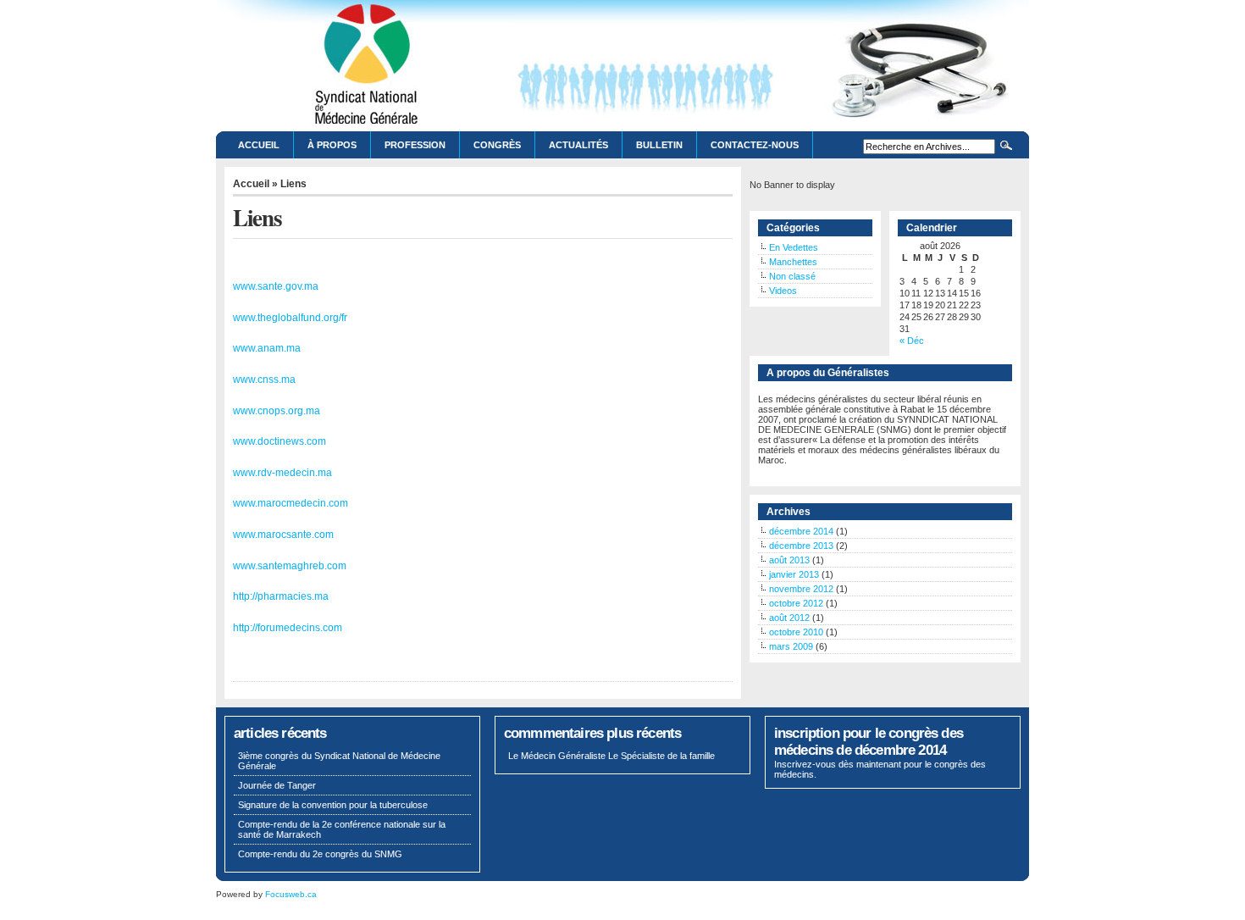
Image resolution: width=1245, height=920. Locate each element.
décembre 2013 (801, 545)
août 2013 (789, 560)
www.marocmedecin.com (290, 503)
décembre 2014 (801, 531)
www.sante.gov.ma (275, 286)
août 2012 (789, 617)
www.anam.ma (267, 348)
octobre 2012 (796, 603)
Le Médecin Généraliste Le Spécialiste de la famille (611, 756)
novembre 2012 (801, 589)
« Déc (911, 340)
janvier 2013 (794, 574)
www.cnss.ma (264, 379)
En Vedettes (793, 247)
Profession (415, 145)
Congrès (497, 145)
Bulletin (659, 145)
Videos (783, 290)
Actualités (578, 145)
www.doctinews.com (279, 441)
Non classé (792, 276)
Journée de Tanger (277, 785)
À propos (332, 145)
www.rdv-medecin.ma (282, 473)
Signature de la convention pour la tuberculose (333, 805)
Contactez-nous (755, 145)
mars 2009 (791, 646)
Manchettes (793, 262)
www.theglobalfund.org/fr (290, 318)
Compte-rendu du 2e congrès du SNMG (320, 854)
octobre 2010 (796, 632)
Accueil (258, 145)
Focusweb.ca (291, 894)
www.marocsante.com (283, 534)
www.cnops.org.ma (276, 411)
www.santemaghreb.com (289, 566)
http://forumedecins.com (287, 628)
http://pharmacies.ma (281, 596)
